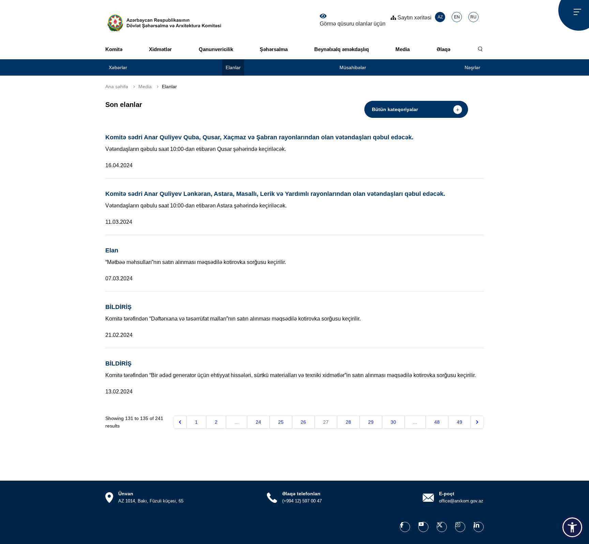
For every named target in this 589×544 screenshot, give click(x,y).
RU (473, 17)
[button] (572, 527)
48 (437, 422)
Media (402, 49)
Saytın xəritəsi (414, 17)
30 (393, 422)
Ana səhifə (116, 86)
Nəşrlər (472, 67)
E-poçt (446, 493)
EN (457, 17)
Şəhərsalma (274, 49)
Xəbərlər (118, 67)
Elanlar (233, 67)
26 (303, 422)
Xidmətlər (160, 49)
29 (371, 422)
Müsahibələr (352, 67)
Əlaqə (443, 49)
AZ (440, 17)
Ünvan (125, 493)
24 (258, 422)
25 (281, 422)
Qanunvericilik (216, 49)
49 (459, 422)
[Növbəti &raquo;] (477, 422)
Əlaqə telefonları (301, 493)
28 (348, 422)
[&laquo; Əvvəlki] (179, 422)
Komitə (113, 49)
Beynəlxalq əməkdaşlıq (341, 49)
